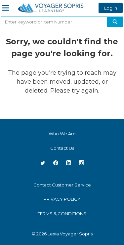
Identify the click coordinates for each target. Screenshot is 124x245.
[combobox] (51, 22)
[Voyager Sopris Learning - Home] (50, 8)
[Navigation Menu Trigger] (5, 8)
